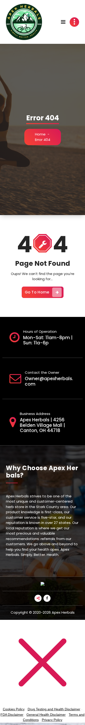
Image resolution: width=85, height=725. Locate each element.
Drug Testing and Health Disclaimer (54, 709)
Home (40, 134)
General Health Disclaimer (46, 714)
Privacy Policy (52, 720)
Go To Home (37, 292)
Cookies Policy (14, 709)
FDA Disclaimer (11, 714)
